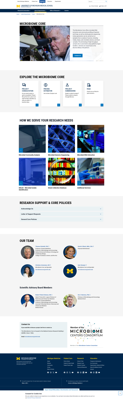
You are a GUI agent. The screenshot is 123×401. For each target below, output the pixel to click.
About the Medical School (96, 367)
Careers (66, 10)
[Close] (120, 393)
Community (50, 365)
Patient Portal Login (68, 365)
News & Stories (50, 369)
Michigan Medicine (53, 358)
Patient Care (34, 1)
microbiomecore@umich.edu (42, 269)
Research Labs (80, 363)
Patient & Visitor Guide (69, 363)
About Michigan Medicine (23, 1)
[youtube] (56, 372)
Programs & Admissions (95, 361)
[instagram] (51, 372)
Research (42, 1)
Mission (49, 363)
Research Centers (81, 365)
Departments (58, 1)
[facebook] (48, 372)
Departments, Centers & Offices (97, 365)
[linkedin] (83, 372)
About (48, 361)
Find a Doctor (67, 361)
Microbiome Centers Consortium (88, 345)
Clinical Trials (80, 361)
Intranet (92, 369)
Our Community (93, 363)
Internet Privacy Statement (34, 397)
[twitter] (53, 372)
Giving (48, 367)
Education (49, 1)
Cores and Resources (82, 367)
